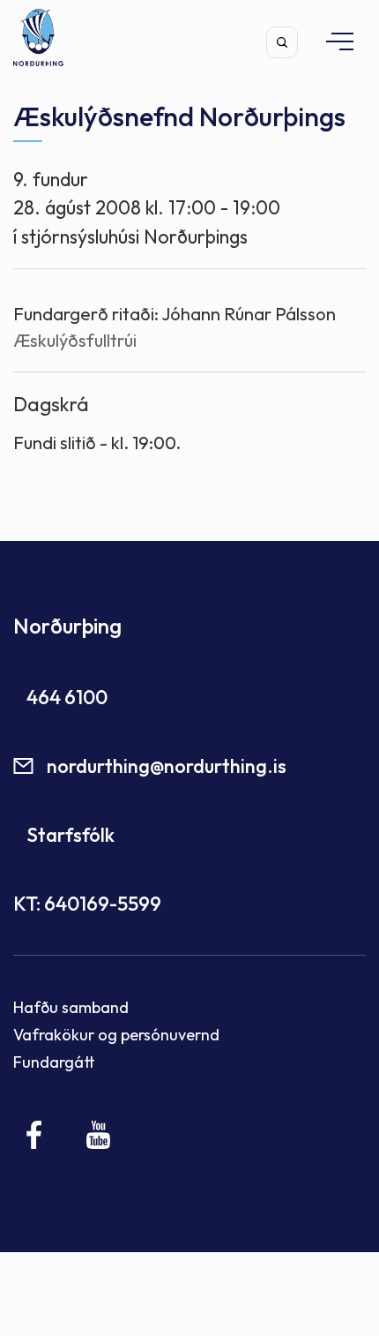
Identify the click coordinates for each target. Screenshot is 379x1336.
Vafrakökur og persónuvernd (116, 1035)
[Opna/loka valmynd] (331, 41)
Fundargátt (54, 1062)
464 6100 (67, 697)
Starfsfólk (70, 834)
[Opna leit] (282, 42)
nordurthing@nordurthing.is (166, 766)
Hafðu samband (71, 1007)
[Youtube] (98, 1135)
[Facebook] (34, 1135)
